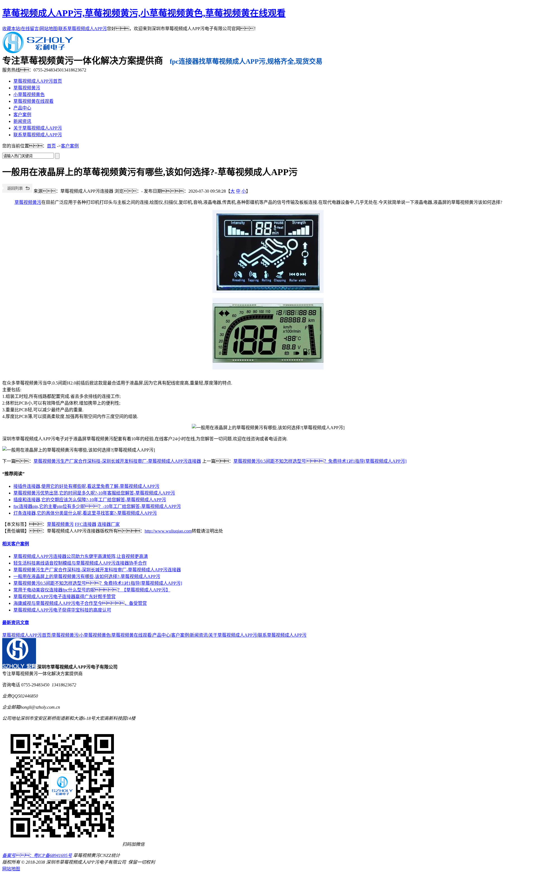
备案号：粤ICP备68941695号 (37, 855)
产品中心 (22, 108)
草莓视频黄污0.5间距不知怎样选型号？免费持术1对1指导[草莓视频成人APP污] (319, 461)
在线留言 (30, 28)
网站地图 (49, 28)
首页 (51, 146)
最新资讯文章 (15, 622)
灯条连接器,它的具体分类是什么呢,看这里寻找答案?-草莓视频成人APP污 (85, 513)
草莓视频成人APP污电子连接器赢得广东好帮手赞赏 (64, 596)
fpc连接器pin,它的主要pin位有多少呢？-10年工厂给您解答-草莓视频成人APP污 (97, 506)
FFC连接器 (85, 524)
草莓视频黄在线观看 (33, 101)
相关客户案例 (15, 543)
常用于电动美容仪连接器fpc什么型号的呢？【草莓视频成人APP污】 (91, 590)
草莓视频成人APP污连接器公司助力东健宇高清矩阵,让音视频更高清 (80, 556)
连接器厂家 (108, 524)
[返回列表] (17, 191)
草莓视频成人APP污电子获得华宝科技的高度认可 (62, 610)
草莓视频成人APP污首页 (37, 81)
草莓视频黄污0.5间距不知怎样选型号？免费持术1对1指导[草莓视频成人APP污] (97, 583)
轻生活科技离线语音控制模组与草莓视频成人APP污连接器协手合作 (80, 563)
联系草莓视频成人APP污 (82, 28)
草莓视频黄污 (26, 87)
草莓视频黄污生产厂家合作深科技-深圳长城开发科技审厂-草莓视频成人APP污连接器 (117, 461)
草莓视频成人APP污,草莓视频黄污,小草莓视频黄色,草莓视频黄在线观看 (144, 13)
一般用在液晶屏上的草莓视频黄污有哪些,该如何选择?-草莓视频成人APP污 (86, 576)
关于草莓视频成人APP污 (37, 128)
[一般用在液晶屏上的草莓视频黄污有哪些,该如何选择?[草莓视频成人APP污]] (268, 291)
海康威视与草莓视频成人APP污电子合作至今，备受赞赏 (80, 603)
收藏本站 (11, 28)
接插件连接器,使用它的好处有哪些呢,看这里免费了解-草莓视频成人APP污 (86, 486)
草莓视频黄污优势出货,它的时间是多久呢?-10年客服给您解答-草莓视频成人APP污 (94, 493)
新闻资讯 (22, 121)
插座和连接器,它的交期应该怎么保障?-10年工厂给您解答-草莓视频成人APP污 (89, 499)
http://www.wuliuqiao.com (168, 531)
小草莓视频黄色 (29, 94)
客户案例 (22, 114)
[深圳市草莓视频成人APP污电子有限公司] (37, 51)
